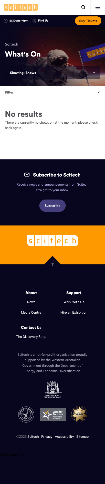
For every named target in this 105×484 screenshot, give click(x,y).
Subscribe (52, 205)
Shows (30, 73)
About (31, 292)
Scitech (11, 44)
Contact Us (31, 327)
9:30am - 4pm (19, 21)
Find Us (43, 21)
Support (73, 292)
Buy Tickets (88, 21)
